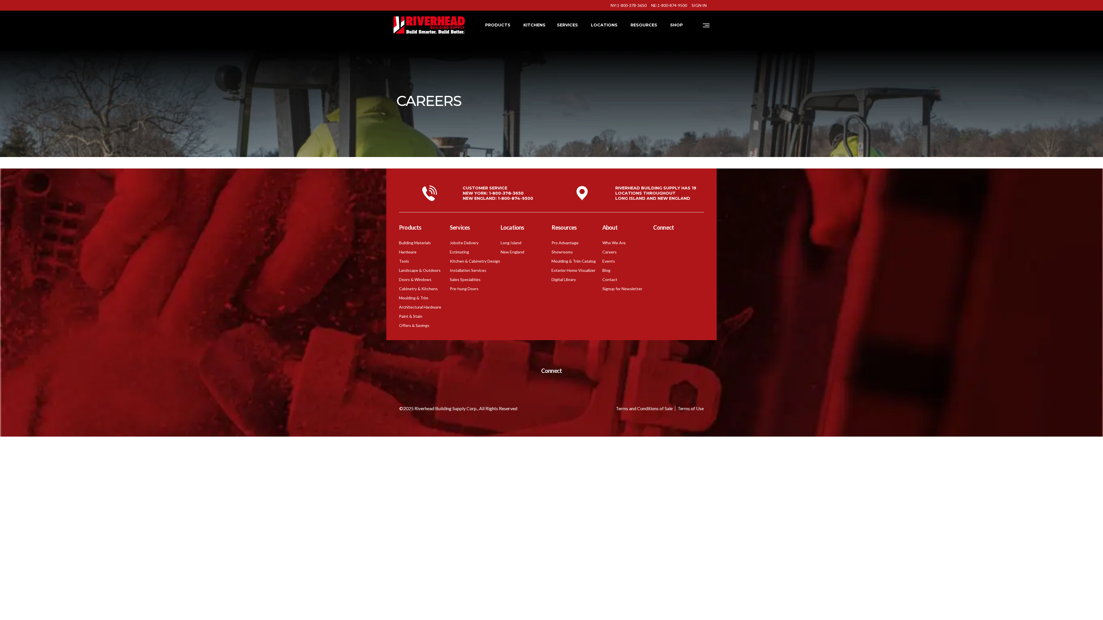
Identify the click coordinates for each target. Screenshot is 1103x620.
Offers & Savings (414, 325)
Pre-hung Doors (464, 288)
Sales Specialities (465, 279)
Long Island (511, 242)
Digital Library (564, 279)
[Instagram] (659, 257)
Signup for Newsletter (622, 288)
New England (512, 251)
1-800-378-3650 (506, 193)
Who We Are (614, 242)
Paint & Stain (410, 316)
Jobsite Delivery (464, 242)
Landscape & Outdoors (420, 270)
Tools (404, 261)
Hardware (407, 251)
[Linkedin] (673, 257)
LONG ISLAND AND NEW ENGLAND (652, 198)
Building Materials (415, 242)
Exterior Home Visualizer (573, 270)
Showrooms (562, 251)
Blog (606, 270)
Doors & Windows (415, 279)
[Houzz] (659, 270)
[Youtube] (673, 244)
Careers (609, 251)
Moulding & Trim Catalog (574, 261)
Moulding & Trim (413, 297)
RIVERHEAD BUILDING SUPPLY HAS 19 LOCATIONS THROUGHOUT (655, 190)
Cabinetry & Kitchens (418, 288)
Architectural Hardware (420, 307)
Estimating (459, 251)
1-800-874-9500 (515, 198)
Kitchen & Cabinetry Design (475, 261)
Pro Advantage (565, 242)
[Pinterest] (673, 270)
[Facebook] (659, 244)
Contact (609, 279)
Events (608, 261)
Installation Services (468, 270)
